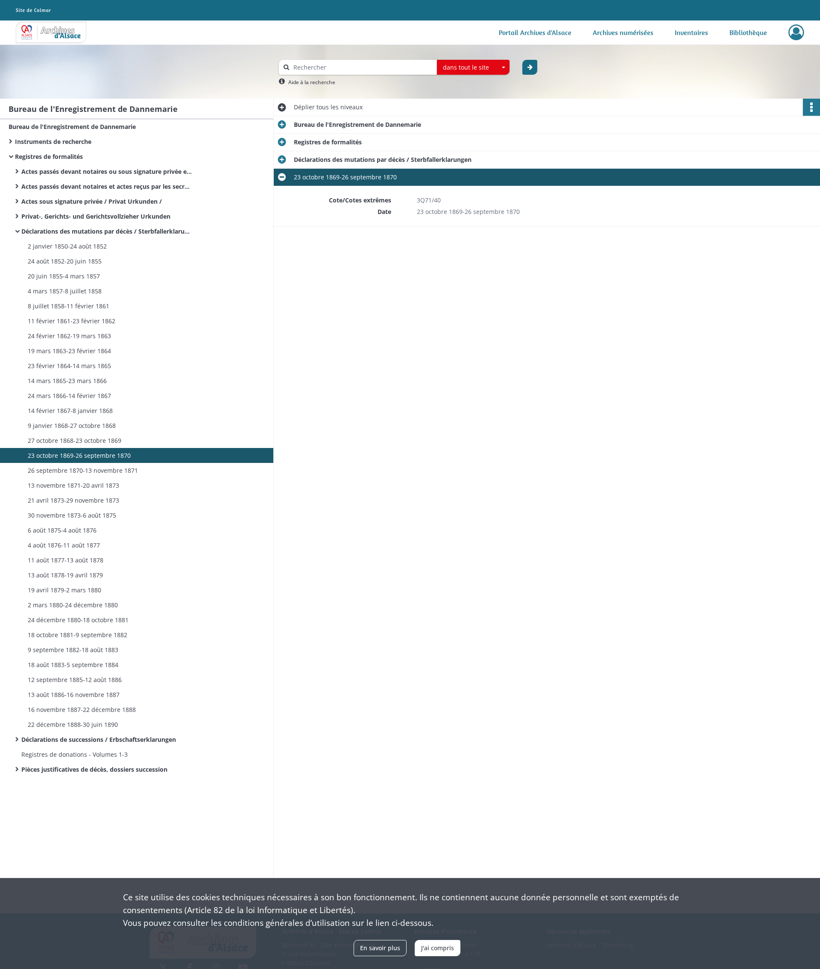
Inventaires (691, 32)
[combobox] (473, 67)
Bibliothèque (748, 32)
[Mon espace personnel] (796, 32)
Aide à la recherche (311, 82)
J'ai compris (437, 948)
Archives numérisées (623, 32)
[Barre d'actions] (811, 107)
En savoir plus (380, 948)
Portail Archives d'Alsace (535, 32)
